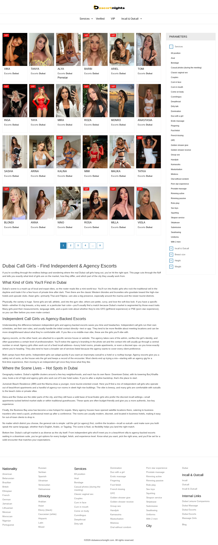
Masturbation (117, 518)
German (6, 499)
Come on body (81, 511)
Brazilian (6, 482)
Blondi (9, 222)
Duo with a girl (117, 472)
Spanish (42, 476)
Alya (61, 69)
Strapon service (154, 497)
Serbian (42, 472)
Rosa (88, 222)
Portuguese (8, 525)
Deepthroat (80, 519)
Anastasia (145, 120)
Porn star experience (156, 468)
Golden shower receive (122, 501)
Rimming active (154, 476)
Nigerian (6, 520)
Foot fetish (115, 485)
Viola (141, 222)
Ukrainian (43, 480)
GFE (112, 493)
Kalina (62, 171)
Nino (61, 222)
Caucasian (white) (47, 514)
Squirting (150, 493)
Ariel (115, 69)
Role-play (151, 485)
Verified (100, 18)
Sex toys (150, 489)
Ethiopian (7, 491)
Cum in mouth (81, 507)
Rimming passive (154, 480)
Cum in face (80, 502)
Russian (42, 468)
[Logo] (109, 7)
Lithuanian (7, 508)
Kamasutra (115, 514)
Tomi (141, 69)
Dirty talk (78, 523)
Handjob (114, 510)
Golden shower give (120, 497)
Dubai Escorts (189, 509)
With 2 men (152, 518)
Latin (40, 522)
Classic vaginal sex (83, 494)
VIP (113, 18)
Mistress (114, 523)
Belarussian (8, 478)
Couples (78, 498)
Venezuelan (44, 485)
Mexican (6, 512)
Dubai (185, 468)
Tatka (142, 171)
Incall (184, 480)
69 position (79, 474)
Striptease (151, 501)
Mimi (87, 171)
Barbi (88, 69)
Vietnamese (44, 489)
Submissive (152, 506)
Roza (87, 120)
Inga (7, 120)
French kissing (117, 489)
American (7, 474)
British (5, 486)
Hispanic (42, 518)
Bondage (78, 482)
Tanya (35, 69)
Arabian (42, 501)
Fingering (115, 480)
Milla (114, 222)
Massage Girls (189, 518)
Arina (35, 171)
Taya (34, 120)
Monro (116, 120)
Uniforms (150, 514)
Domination (116, 468)
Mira (61, 120)
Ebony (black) (45, 510)
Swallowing (151, 510)
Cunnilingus (80, 515)
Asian (41, 505)
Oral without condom (120, 527)
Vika (7, 69)
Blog (184, 524)
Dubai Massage (190, 505)
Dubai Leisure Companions (196, 501)
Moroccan (7, 516)
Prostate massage (155, 472)
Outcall (185, 484)
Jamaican (7, 503)
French (6, 495)
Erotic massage (118, 476)
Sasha (8, 171)
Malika (115, 171)
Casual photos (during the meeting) (87, 488)
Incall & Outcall (189, 489)
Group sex (115, 506)
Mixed (41, 527)
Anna (34, 222)
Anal (76, 478)
